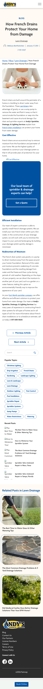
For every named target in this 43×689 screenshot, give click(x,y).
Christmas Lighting (14, 366)
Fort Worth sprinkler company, (21, 295)
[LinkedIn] (10, 661)
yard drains (24, 106)
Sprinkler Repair (13, 401)
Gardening (11, 376)
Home (4, 61)
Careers (5, 644)
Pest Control (31, 391)
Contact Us (7, 636)
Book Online (21, 684)
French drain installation (11, 128)
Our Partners (7, 638)
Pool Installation (13, 396)
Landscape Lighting (28, 376)
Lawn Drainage (21, 41)
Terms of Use (7, 647)
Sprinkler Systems (14, 406)
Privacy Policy (8, 650)
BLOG (21, 18)
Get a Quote (22, 203)
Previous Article (23, 333)
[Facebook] (4, 661)
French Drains (29, 371)
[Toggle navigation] (39, 4)
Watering (30, 417)
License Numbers (9, 641)
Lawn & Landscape (14, 381)
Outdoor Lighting (13, 391)
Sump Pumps (12, 411)
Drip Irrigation (12, 371)
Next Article (20, 342)
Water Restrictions (14, 417)
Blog (11, 61)
